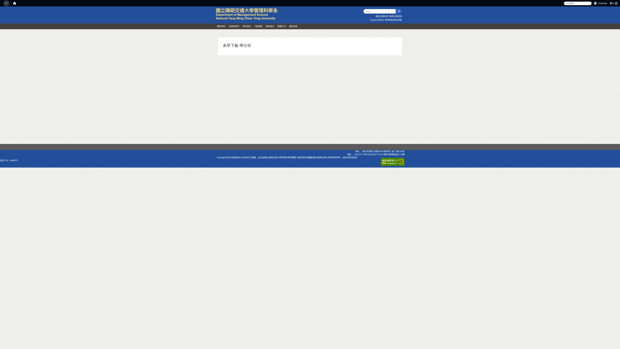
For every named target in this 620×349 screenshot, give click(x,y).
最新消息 (293, 26)
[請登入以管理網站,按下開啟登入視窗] (6, 3)
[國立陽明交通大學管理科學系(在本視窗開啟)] (247, 14)
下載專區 (258, 26)
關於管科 (221, 26)
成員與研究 (234, 26)
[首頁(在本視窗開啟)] (14, 3)
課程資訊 (270, 26)
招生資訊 (247, 26)
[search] (399, 11)
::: (336, 10)
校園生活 (281, 26)
